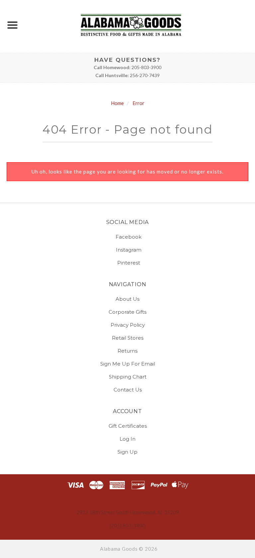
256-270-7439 (145, 75)
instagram (128, 250)
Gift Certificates (128, 426)
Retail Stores (127, 338)
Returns (127, 351)
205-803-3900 (146, 67)
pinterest (128, 262)
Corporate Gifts (127, 312)
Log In (127, 439)
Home (117, 103)
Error (138, 103)
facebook (128, 237)
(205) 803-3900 (127, 525)
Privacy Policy (128, 325)
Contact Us (128, 389)
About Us (127, 299)
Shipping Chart (127, 377)
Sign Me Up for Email (127, 364)
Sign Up (127, 451)
